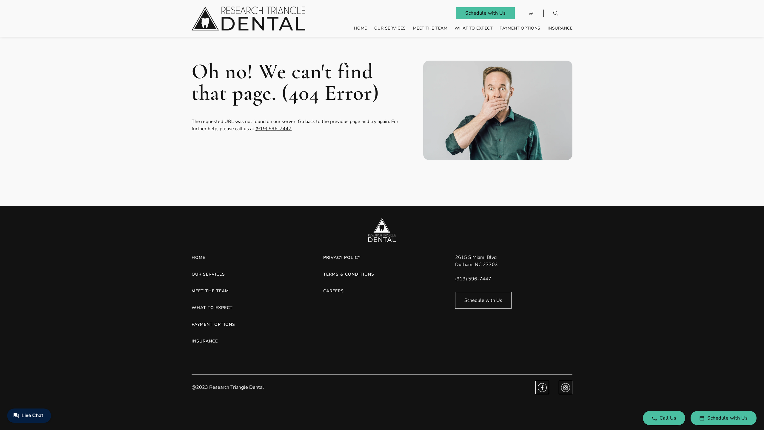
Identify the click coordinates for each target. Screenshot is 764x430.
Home (360, 28)
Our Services (390, 28)
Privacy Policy (342, 257)
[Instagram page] (565, 387)
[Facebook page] (542, 387)
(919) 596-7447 (273, 128)
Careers (333, 291)
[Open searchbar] (556, 13)
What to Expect (473, 28)
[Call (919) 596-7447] (531, 13)
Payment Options (520, 28)
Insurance (560, 28)
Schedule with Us (485, 13)
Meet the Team (430, 28)
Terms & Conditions (348, 274)
